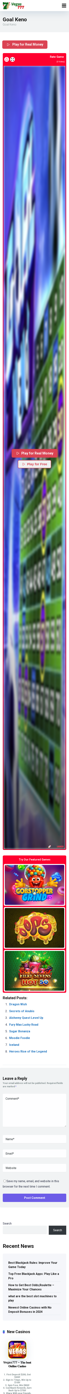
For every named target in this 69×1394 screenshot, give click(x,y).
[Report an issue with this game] (6, 59)
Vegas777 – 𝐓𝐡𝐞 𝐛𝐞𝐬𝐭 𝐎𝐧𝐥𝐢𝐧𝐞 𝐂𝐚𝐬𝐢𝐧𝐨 (17, 1364)
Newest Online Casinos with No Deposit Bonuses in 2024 (30, 1310)
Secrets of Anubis (21, 1011)
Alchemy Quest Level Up (26, 1018)
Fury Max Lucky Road (23, 1024)
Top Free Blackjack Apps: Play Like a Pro (33, 1276)
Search (7, 1223)
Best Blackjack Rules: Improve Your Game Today (32, 1265)
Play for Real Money (27, 44)
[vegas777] (13, 5)
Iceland (14, 1045)
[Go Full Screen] (12, 59)
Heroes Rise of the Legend (28, 1051)
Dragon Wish (18, 1004)
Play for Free (37, 464)
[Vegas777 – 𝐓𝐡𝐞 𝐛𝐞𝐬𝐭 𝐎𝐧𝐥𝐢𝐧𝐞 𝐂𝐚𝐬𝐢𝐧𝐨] (17, 1358)
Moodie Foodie (19, 1038)
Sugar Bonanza (19, 1031)
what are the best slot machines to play (32, 1298)
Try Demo (34, 885)
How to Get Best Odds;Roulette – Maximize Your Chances (31, 1287)
